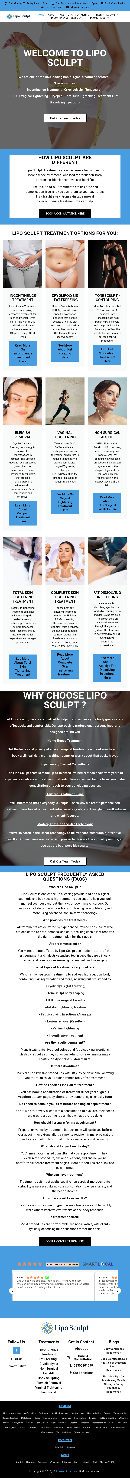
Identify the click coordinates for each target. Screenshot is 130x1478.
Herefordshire (99, 1423)
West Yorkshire (63, 1432)
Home (40, 14)
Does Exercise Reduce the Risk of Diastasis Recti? (114, 1362)
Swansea (42, 1462)
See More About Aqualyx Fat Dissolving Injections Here (107, 668)
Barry (77, 1462)
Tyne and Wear (100, 1427)
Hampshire (66, 1418)
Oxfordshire (30, 1413)
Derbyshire (17, 1423)
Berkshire (43, 1413)
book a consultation (46, 1092)
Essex (37, 1418)
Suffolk (86, 1427)
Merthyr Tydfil (107, 1462)
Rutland (33, 1427)
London (92, 1418)
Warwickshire (120, 1413)
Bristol (6, 1423)
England (65, 1406)
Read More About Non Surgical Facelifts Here (107, 503)
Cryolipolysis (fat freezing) (65, 986)
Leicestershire (50, 1418)
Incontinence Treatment (67, 18)
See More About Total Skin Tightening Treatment (22, 666)
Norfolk (23, 1427)
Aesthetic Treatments (74, 14)
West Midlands (118, 1427)
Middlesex (26, 1418)
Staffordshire (73, 1427)
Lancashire (122, 1423)
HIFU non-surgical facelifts (65, 1000)
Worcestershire (81, 1432)
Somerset (59, 1427)
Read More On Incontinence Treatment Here (22, 353)
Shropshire (45, 1427)
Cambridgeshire (10, 1418)
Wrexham (54, 1462)
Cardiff (19, 1462)
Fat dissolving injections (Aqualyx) (66, 1014)
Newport (30, 1462)
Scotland (65, 1440)
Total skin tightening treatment (66, 1007)
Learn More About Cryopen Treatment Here (22, 513)
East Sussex (42, 1423)
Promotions (98, 18)
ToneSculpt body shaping (65, 993)
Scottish (59, 1447)
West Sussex (47, 1432)
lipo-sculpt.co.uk (66, 1471)
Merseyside (10, 1427)
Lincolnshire (80, 1418)
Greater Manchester (79, 1423)
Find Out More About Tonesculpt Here (107, 355)
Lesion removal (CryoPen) (66, 1021)
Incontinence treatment (66, 1035)
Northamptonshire (12, 1413)
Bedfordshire (78, 1413)
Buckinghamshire (60, 1413)
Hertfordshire (94, 1413)
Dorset (29, 1423)
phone (59, 1097)
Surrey (107, 1413)
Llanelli (86, 1462)
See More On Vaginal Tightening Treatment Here (65, 502)
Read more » (113, 1352)
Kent (111, 1423)
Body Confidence (114, 1348)
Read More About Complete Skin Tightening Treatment (65, 664)
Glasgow (70, 1447)
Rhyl (95, 1462)
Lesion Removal (105, 14)
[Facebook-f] (16, 1350)
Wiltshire (123, 1418)
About (52, 14)
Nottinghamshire (108, 1418)
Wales (65, 1455)
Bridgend (66, 1462)
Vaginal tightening (66, 1028)
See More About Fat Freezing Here (65, 351)
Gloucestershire (59, 1423)
